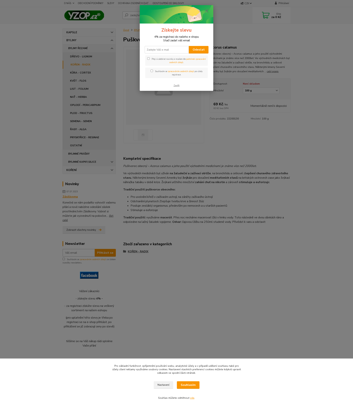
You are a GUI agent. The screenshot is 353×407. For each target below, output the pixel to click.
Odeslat (199, 50)
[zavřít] (207, 11)
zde (192, 398)
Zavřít (176, 85)
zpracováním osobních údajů (181, 71)
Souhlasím (188, 385)
